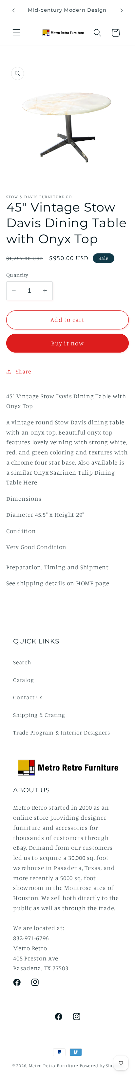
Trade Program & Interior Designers (61, 732)
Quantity (17, 275)
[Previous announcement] (13, 10)
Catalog (23, 679)
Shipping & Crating (39, 714)
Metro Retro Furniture (54, 1065)
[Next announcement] (121, 10)
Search (22, 662)
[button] (17, 33)
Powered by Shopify (101, 1065)
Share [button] (23, 371)
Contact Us (28, 697)
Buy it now (67, 343)
